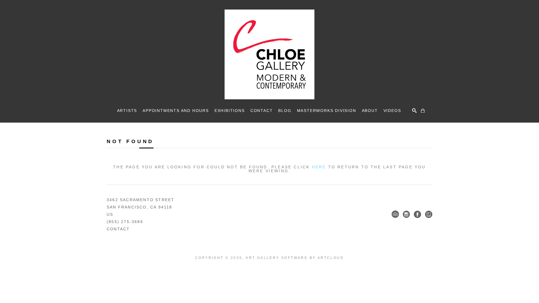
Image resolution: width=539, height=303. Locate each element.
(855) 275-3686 (125, 221)
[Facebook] (417, 214)
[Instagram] (406, 214)
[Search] (414, 110)
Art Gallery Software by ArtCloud (295, 258)
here (319, 167)
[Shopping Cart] (423, 110)
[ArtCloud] (395, 214)
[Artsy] (428, 214)
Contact (118, 229)
